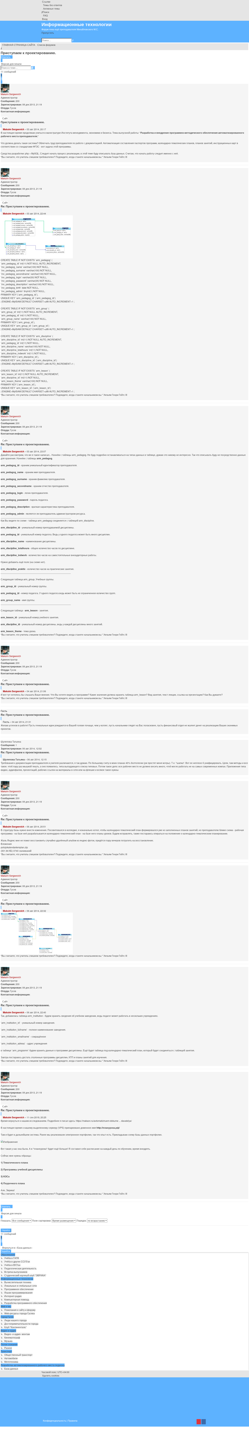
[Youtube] (199, 1422)
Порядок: (82, 1220)
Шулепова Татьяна (11, 741)
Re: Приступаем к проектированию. (25, 206)
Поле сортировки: (42, 1220)
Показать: (6, 1220)
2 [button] (1, 78)
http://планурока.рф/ (108, 1127)
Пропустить (48, 32)
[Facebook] (203, 1422)
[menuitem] (52, 5)
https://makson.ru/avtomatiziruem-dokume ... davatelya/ (104, 1120)
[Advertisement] (124, 1397)
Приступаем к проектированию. (28, 52)
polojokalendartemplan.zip (14, 847)
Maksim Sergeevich (11, 94)
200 (17, 101)
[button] (1, 82)
